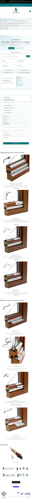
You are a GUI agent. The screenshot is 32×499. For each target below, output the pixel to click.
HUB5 (25, 1)
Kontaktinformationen (24, 496)
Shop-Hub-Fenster (6, 496)
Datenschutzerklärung (15, 496)
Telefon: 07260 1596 (20, 83)
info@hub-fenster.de (20, 85)
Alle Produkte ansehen (19, 48)
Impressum (20, 496)
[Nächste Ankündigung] (30, 4)
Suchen (28, 56)
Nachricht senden (16, 143)
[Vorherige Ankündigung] (1, 4)
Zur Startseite (11, 48)
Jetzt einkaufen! (29, 1)
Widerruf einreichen (16, 482)
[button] (1, 11)
